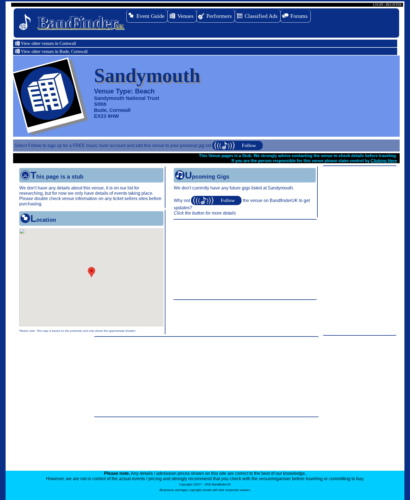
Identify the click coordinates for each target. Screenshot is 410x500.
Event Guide (150, 16)
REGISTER (394, 5)
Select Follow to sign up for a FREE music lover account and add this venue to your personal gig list (113, 145)
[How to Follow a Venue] (217, 200)
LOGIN (378, 5)
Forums (299, 16)
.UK (80, 22)
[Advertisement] (359, 251)
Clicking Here (384, 160)
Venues (185, 16)
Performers (219, 16)
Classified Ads (261, 16)
